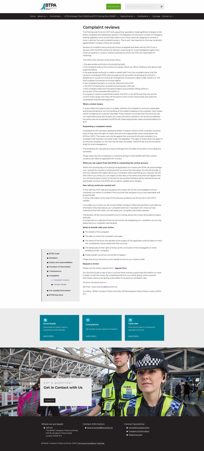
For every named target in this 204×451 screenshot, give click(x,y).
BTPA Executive (56, 295)
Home (32, 16)
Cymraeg (156, 16)
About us (41, 16)
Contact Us (49, 400)
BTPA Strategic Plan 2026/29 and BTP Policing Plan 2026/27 (90, 16)
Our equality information (60, 291)
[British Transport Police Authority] (48, 6)
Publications (142, 16)
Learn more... (48, 336)
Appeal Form (121, 268)
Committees (55, 16)
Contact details (60, 284)
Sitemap (100, 443)
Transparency (55, 271)
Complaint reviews (61, 280)
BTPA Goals (54, 254)
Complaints (54, 276)
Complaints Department (139, 428)
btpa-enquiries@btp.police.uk (104, 287)
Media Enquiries (135, 435)
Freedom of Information (60, 267)
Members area (113, 7)
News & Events (126, 16)
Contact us (166, 16)
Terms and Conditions (87, 443)
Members (53, 258)
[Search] (161, 7)
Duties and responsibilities (60, 262)
